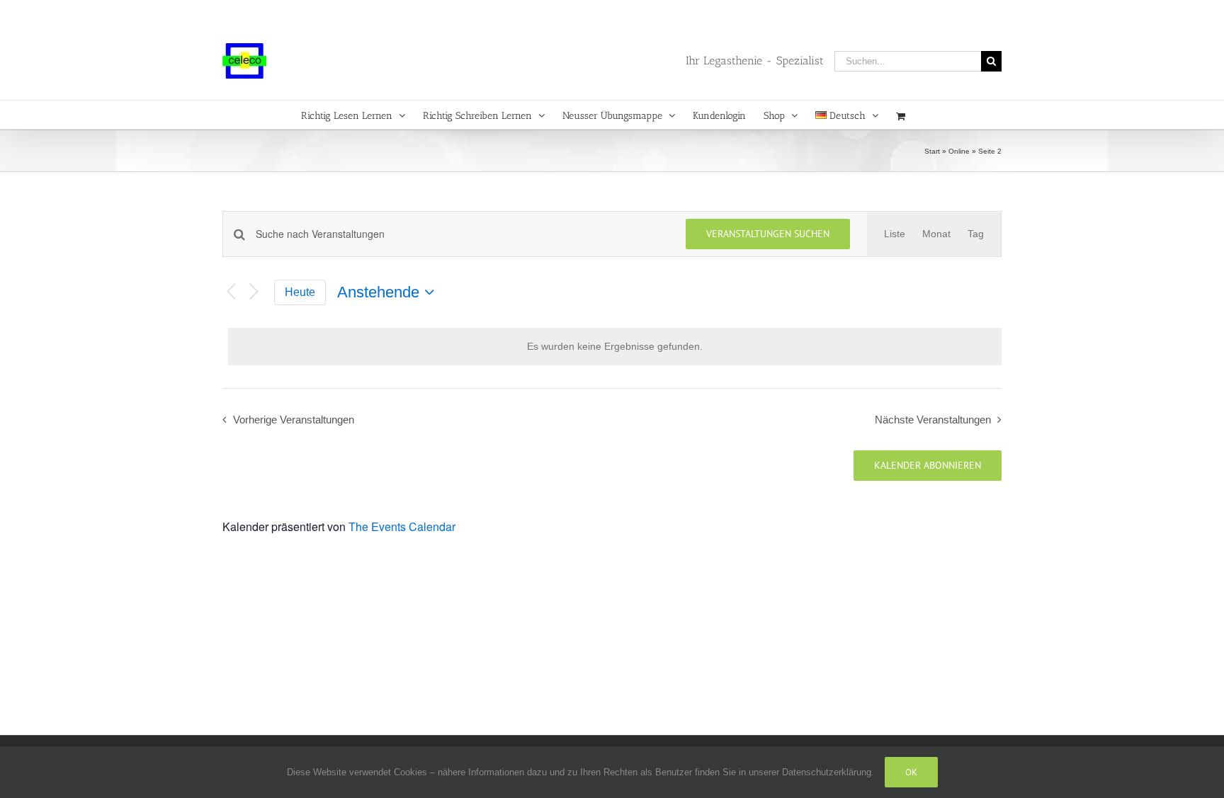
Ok (911, 772)
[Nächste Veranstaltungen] (254, 292)
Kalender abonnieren (927, 466)
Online (959, 151)
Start (932, 151)
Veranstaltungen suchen (767, 233)
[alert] (615, 346)
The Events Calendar (401, 526)
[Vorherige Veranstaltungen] (230, 292)
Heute (300, 292)
